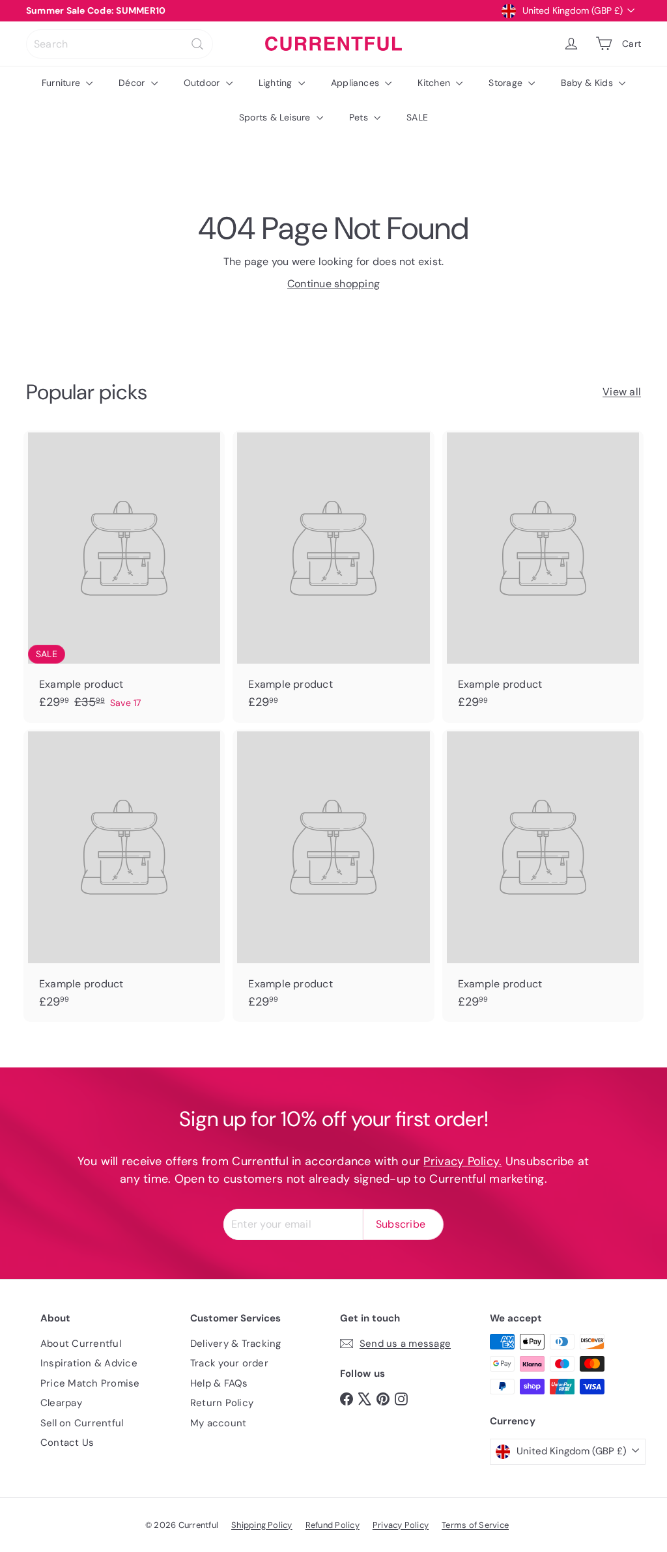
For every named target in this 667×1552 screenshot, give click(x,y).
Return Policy (221, 1402)
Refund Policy (332, 1525)
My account (218, 1423)
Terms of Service (475, 1525)
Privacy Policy (401, 1525)
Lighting (277, 83)
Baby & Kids (588, 83)
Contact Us (67, 1442)
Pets (360, 117)
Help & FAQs (219, 1383)
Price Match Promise (90, 1383)
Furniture (62, 83)
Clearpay (61, 1402)
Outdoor (203, 83)
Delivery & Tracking (235, 1343)
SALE (417, 117)
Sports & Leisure (276, 117)
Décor (133, 83)
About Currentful (80, 1343)
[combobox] (119, 44)
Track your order (229, 1363)
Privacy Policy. (462, 1161)
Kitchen (435, 83)
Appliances (356, 83)
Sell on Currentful (81, 1423)
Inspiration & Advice (88, 1363)
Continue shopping (333, 283)
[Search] (197, 44)
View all (622, 392)
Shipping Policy (261, 1525)
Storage (507, 83)
